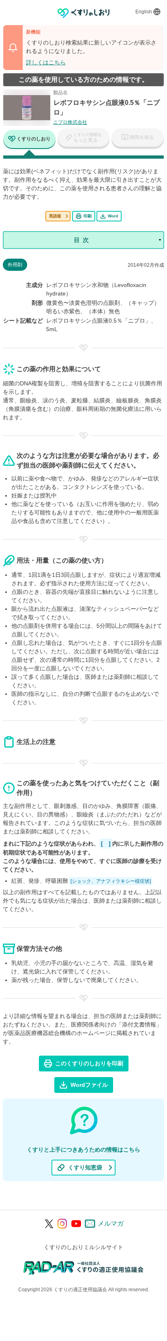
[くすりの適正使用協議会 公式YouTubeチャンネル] (76, 1223)
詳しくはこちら (46, 62)
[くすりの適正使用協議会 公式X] (49, 1224)
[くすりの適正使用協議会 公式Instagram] (62, 1223)
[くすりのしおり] (84, 13)
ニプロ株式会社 (70, 122)
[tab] (29, 140)
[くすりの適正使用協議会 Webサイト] (84, 1267)
